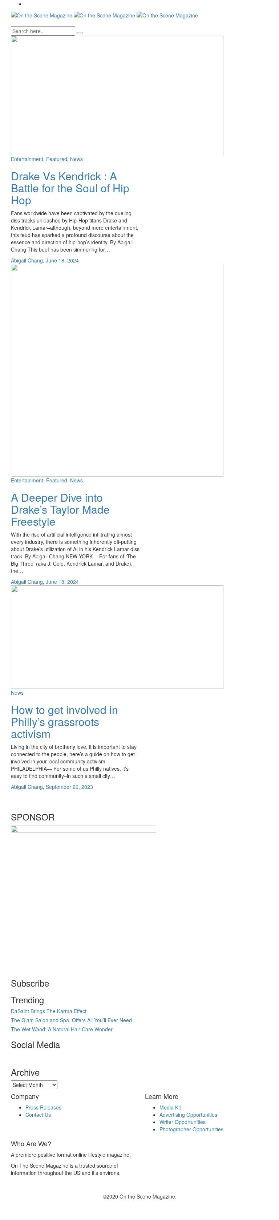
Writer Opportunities (182, 1121)
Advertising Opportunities (188, 1114)
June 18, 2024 (62, 260)
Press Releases (43, 1107)
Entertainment (27, 158)
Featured (56, 158)
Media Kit (170, 1107)
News (76, 158)
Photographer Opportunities (191, 1129)
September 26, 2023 (69, 786)
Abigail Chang (27, 260)
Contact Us (38, 1114)
